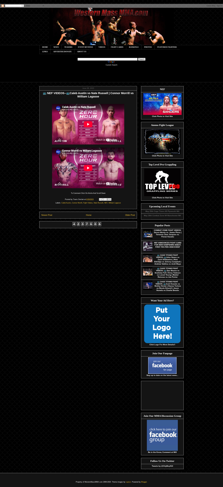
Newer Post (46, 215)
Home (88, 215)
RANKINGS (134, 47)
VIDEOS (101, 47)
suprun (128, 482)
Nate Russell (98, 203)
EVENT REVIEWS (85, 47)
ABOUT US (81, 52)
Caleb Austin (66, 203)
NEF (105, 203)
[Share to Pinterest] (110, 199)
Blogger (144, 482)
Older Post (130, 215)
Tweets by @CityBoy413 (162, 466)
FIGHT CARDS (117, 47)
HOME (45, 47)
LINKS (45, 52)
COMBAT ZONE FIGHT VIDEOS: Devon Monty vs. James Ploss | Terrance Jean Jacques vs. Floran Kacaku (167, 233)
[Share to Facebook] (107, 199)
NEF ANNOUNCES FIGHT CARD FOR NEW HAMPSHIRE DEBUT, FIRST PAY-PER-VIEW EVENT (167, 245)
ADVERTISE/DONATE (62, 52)
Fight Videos (88, 203)
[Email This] (100, 199)
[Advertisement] (111, 76)
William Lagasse (115, 203)
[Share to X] (105, 199)
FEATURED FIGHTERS (167, 47)
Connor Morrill (77, 203)
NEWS (56, 47)
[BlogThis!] (102, 199)
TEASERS (68, 47)
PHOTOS (148, 47)
